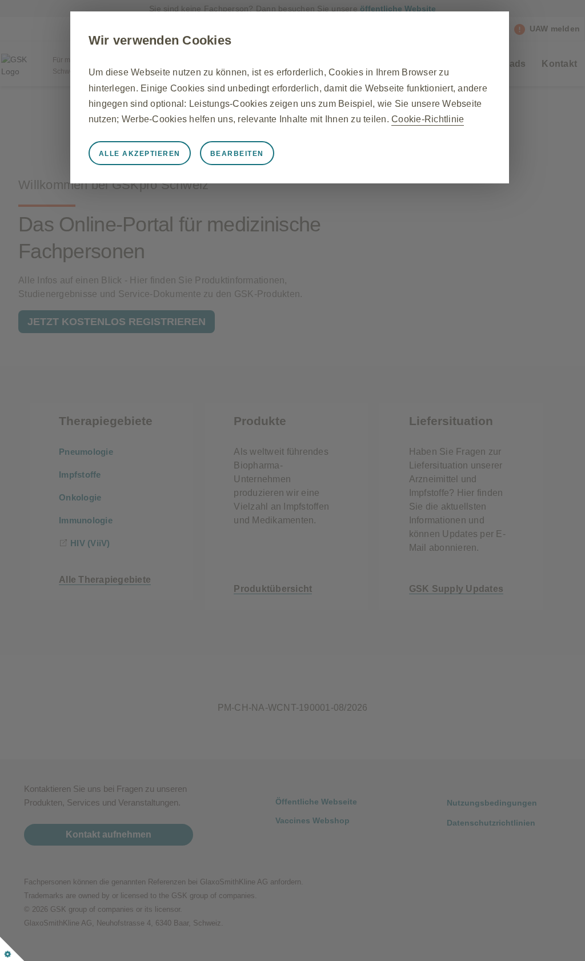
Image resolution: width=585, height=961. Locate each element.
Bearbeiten (237, 154)
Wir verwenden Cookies (160, 40)
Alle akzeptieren (140, 154)
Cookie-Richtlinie (427, 119)
